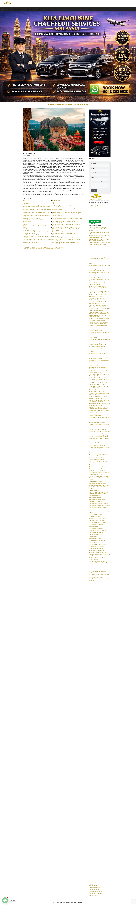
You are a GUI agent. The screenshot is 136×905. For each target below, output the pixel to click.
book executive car (107, 617)
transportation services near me (100, 859)
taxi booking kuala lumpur (102, 814)
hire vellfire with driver (92, 693)
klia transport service (95, 711)
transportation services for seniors (105, 854)
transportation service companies (104, 850)
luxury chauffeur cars (103, 741)
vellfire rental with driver (101, 866)
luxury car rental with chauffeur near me (101, 738)
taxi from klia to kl (98, 823)
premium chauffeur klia (97, 775)
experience (106, 681)
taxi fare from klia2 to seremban (102, 817)
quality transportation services (102, 789)
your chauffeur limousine (104, 875)
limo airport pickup (97, 714)
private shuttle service (104, 786)
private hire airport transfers (106, 784)
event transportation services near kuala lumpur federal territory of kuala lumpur (99, 671)
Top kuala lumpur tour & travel (96, 514)
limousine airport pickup (103, 720)
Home (2, 9)
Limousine (97, 720)
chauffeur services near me (102, 651)
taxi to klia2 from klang (103, 836)
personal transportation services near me (102, 766)
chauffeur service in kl (105, 645)
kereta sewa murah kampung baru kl (94, 699)
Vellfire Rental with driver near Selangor (99, 871)
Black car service (93, 885)
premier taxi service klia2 (102, 772)
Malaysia (107, 750)
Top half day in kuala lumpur (95, 516)
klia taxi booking (93, 708)
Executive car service (94, 889)
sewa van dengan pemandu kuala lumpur (104, 805)
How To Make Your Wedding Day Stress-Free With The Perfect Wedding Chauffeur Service (42, 248)
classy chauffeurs (91, 657)
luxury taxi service (103, 748)
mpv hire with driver (95, 757)
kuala (105, 711)
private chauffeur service (95, 781)
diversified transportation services (97, 666)
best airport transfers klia (105, 614)
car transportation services (101, 630)
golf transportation (104, 684)
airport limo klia (107, 594)
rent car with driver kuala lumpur (94, 793)
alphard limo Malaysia (101, 611)
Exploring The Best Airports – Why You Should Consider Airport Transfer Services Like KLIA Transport (44, 247)
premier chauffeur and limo (106, 768)
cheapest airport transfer (101, 654)
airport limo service (103, 597)
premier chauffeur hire (92, 769)
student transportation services (101, 811)
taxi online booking (92, 832)
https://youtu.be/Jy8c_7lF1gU (96, 577)
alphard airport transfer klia (106, 609)
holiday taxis (98, 693)
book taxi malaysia (92, 618)
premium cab (108, 772)
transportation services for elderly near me (95, 851)
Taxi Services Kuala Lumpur (101, 835)
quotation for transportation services (101, 790)
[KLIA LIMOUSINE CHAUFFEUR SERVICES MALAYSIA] (7, 3)
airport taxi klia (100, 599)
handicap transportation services (94, 687)
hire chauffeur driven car (95, 690)
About (8, 9)
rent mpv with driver (102, 793)
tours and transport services (104, 839)
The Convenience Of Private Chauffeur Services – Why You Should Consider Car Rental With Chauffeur (98, 454)
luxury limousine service (106, 745)
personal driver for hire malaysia (102, 765)
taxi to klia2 (98, 836)
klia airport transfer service (96, 705)
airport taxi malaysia (96, 600)
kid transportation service (105, 700)
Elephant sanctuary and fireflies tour (97, 483)
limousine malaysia (100, 724)
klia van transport (101, 711)
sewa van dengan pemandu (93, 805)
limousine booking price (92, 723)
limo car (102, 714)
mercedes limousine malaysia (94, 756)
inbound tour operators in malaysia (97, 520)
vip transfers (104, 874)
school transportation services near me (98, 796)
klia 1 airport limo (99, 702)
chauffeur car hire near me (98, 635)
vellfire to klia (97, 872)
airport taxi (95, 599)
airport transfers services (105, 605)
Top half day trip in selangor (95, 481)
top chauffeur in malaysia (102, 838)
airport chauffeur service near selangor (95, 594)
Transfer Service (31, 9)
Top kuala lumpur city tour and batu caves (99, 522)
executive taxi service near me (99, 681)
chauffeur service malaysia (97, 648)
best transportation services (99, 617)
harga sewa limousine (102, 687)
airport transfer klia (95, 602)
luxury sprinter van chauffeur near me (94, 748)
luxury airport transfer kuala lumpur (99, 729)
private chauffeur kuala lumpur (104, 778)
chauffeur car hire (91, 635)
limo (93, 714)
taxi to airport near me (92, 836)
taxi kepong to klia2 (99, 829)
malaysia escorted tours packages (97, 499)
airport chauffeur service (106, 593)
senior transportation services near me (95, 799)
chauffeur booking (97, 633)
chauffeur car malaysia (100, 636)
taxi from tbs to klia (93, 829)
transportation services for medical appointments (100, 853)
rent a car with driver (99, 792)
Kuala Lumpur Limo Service (100, 712)
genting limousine (99, 684)
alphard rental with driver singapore (102, 612)
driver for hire (104, 666)
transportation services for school (94, 854)
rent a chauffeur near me (106, 792)
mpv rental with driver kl (101, 759)
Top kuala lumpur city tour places (96, 464)
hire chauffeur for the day (104, 690)
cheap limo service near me (95, 656)
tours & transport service (96, 839)
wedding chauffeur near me (96, 875)
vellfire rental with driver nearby (98, 869)
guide (109, 685)
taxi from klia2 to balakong (97, 820)
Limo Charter (106, 714)
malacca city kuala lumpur (95, 534)
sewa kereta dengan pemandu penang (97, 802)
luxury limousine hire (92, 745)
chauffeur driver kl (98, 639)
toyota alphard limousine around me (102, 842)
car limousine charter (93, 627)
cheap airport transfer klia (93, 654)
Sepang (102, 799)
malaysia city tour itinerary (95, 497)
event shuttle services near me (104, 669)
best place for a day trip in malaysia (97, 518)
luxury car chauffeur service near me (94, 735)
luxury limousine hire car (99, 745)
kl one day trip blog (93, 536)
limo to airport (101, 717)
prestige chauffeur (101, 777)
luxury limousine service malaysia (94, 747)
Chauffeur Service (17, 9)
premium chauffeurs (104, 775)
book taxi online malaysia (99, 618)
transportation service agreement (94, 850)
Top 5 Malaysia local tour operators (97, 540)
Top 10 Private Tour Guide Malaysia (97, 524)
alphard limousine (107, 611)
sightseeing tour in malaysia (95, 501)
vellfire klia (105, 865)
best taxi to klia (93, 617)
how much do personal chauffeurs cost (101, 696)
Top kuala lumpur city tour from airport (98, 442)
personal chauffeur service (93, 765)
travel (91, 862)
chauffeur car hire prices (106, 635)
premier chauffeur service (100, 769)
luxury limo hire (96, 744)
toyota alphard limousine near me (101, 844)
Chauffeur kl (101, 641)
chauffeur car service (92, 638)
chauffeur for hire (103, 639)
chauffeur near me (91, 645)
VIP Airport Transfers (102, 872)
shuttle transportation (104, 808)
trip (96, 863)
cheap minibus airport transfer (104, 656)
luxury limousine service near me (104, 747)
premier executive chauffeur (99, 771)
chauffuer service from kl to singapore (97, 653)
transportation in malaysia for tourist (101, 848)
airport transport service (98, 609)
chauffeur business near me (104, 633)
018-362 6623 (95, 205)
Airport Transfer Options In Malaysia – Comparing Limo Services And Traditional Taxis (98, 288)
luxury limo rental (101, 744)
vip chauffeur (108, 872)
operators (98, 762)
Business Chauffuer (92, 621)
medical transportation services (93, 754)
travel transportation (103, 862)
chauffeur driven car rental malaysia (101, 638)
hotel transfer (102, 693)
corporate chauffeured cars (96, 660)
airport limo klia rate (97, 597)
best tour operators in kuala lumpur (97, 550)
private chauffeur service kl (103, 781)
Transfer (106, 845)
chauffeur (91, 633)
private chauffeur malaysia (93, 780)
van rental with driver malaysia (99, 865)
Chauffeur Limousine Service (93, 644)
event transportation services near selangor (97, 672)
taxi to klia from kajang (94, 838)
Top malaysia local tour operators (96, 546)
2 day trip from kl (93, 542)
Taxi (100, 812)
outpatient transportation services (105, 762)
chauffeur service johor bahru (100, 647)
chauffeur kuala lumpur (106, 641)
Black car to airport (93, 895)
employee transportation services (94, 669)
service (104, 799)
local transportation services (96, 726)
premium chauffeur (92, 774)
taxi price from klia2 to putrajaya (104, 832)
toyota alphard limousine (104, 841)
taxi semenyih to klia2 (97, 833)
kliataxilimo (106, 708)
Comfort (96, 657)
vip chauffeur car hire (92, 874)
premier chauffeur (99, 768)
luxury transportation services (100, 750)
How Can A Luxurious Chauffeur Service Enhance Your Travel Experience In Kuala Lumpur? (98, 379)
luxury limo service (107, 744)
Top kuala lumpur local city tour (96, 490)
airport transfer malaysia (95, 603)
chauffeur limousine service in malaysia (104, 644)
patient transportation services (105, 763)
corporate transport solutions (96, 663)
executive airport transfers (97, 675)
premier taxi (105, 771)
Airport (90, 593)
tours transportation (97, 841)
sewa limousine (105, 802)
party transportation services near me (94, 763)
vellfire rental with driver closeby (99, 868)
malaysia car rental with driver (93, 751)
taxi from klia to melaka (104, 823)
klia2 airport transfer (105, 702)
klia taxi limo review (93, 709)
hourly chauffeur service (95, 694)
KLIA (95, 702)
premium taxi (96, 777)
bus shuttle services (106, 624)
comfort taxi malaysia (101, 657)
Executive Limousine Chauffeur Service (97, 678)
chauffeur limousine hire (105, 642)
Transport (94, 847)
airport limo (102, 594)
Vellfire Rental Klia (94, 866)
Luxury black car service (94, 887)
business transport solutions (98, 624)
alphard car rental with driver (93, 611)
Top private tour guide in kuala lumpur (98, 530)
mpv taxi (95, 760)
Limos (108, 715)
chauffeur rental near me (98, 645)
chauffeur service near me (105, 648)
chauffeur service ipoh (92, 647)
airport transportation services (93, 606)
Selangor (105, 796)
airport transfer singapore (98, 605)
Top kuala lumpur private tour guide (97, 544)
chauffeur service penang (93, 650)
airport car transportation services (98, 593)
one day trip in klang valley (95, 538)
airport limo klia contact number (94, 596)
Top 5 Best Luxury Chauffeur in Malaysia (98, 503)
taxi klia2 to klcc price (106, 829)
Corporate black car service (95, 891)
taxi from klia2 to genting (106, 820)
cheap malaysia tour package (96, 532)
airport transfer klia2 (101, 602)
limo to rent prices (91, 720)
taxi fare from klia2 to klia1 (93, 817)
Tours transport (91, 841)
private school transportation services (95, 786)
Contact (40, 9)
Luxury (98, 727)
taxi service (103, 833)
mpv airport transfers (102, 756)
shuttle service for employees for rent (94, 808)
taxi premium (97, 832)
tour (91, 839)
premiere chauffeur (92, 771)
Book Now (47, 9)
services (107, 799)
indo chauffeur (99, 697)
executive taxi (105, 678)
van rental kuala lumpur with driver (103, 863)
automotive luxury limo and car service (95, 614)
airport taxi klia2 (104, 599)
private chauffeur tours (92, 784)
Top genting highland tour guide (96, 548)
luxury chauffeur (97, 741)
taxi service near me (94, 835)
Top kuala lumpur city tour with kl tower (98, 466)
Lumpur (95, 727)
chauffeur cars (106, 636)
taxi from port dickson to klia (100, 826)
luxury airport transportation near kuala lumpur (100, 732)
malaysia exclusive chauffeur (102, 751)
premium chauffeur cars (98, 774)
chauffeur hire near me (95, 641)
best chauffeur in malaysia (103, 615)
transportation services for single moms (95, 856)
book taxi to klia (105, 618)
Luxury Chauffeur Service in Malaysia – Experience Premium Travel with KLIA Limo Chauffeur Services (99, 229)
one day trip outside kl (94, 526)
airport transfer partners (103, 603)
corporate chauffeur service (104, 660)
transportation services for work (100, 857)
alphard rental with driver (93, 612)
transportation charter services (100, 847)
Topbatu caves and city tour (95, 474)
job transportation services (106, 697)
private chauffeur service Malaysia (104, 783)
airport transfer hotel (103, 600)
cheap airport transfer (106, 653)
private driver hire (98, 784)
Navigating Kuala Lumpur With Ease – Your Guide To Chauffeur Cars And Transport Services (99, 487)
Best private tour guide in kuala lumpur (98, 552)
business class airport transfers (100, 621)
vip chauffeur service (99, 874)
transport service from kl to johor (98, 860)
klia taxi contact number (100, 708)
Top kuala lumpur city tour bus (96, 468)
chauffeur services (94, 651)
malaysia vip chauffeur (105, 753)
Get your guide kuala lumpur (95, 495)
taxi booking (96, 814)
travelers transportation (96, 862)
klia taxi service (99, 709)
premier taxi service (95, 772)
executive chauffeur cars (104, 675)
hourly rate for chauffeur (102, 694)
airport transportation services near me (98, 608)
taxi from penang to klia (92, 826)
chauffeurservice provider (101, 650)
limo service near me (94, 717)
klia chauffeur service (103, 705)
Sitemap (91, 884)
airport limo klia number (103, 596)
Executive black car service (95, 893)
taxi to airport (108, 835)
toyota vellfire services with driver (99, 845)
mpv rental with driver (94, 759)
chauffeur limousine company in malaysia (95, 642)
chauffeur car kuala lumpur (93, 636)
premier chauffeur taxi (107, 769)
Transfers (90, 847)
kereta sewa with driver (97, 700)
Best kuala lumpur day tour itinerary (97, 450)
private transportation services (97, 787)
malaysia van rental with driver (97, 753)
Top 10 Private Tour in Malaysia (96, 528)
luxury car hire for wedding (104, 735)
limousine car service (101, 723)
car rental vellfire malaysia (100, 627)
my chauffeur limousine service (101, 760)
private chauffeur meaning (101, 780)
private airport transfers (96, 778)
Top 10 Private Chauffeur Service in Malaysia (99, 505)
